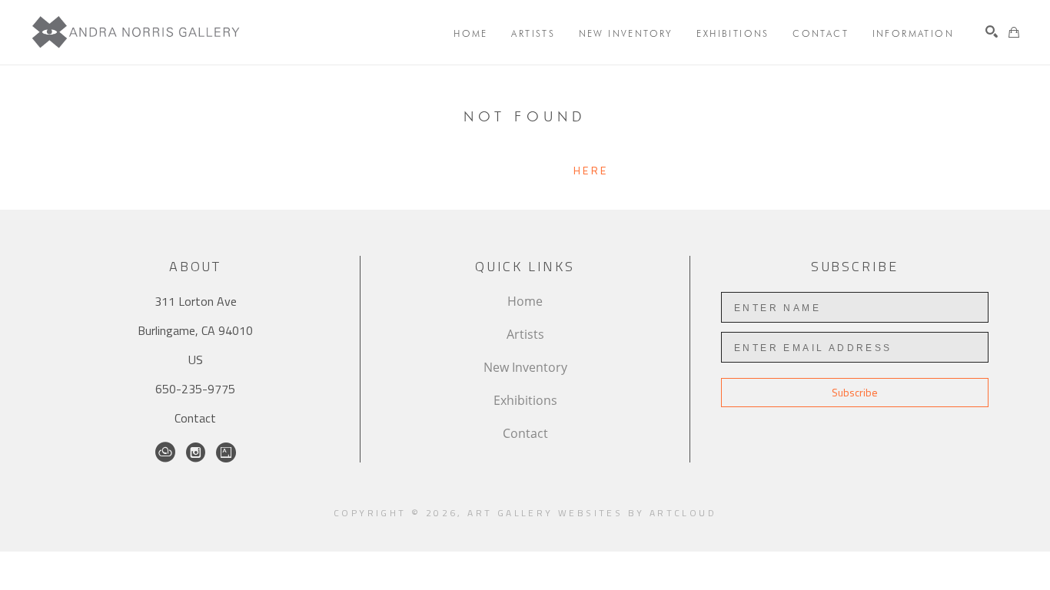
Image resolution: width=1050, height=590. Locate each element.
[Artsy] (226, 452)
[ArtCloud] (165, 452)
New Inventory (525, 367)
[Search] (991, 31)
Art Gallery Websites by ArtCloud (591, 512)
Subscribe (855, 392)
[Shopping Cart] (1013, 32)
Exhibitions (525, 400)
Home (525, 301)
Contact (195, 418)
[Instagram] (195, 452)
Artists (525, 334)
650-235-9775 (195, 389)
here (590, 170)
